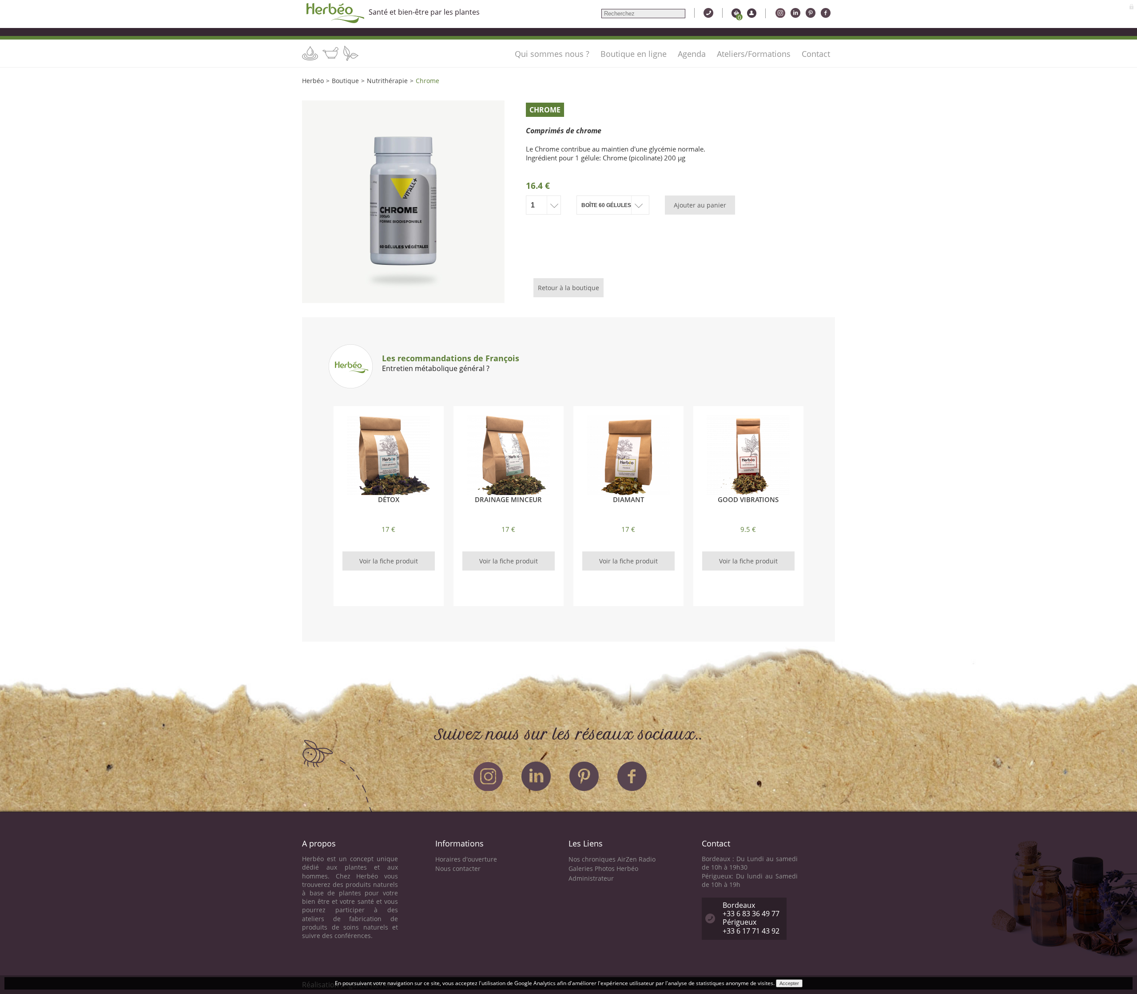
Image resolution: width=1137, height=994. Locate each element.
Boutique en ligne (633, 53)
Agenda (692, 53)
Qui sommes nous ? (552, 53)
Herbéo (313, 80)
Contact (816, 53)
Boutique (345, 80)
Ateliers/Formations (754, 53)
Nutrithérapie (387, 80)
